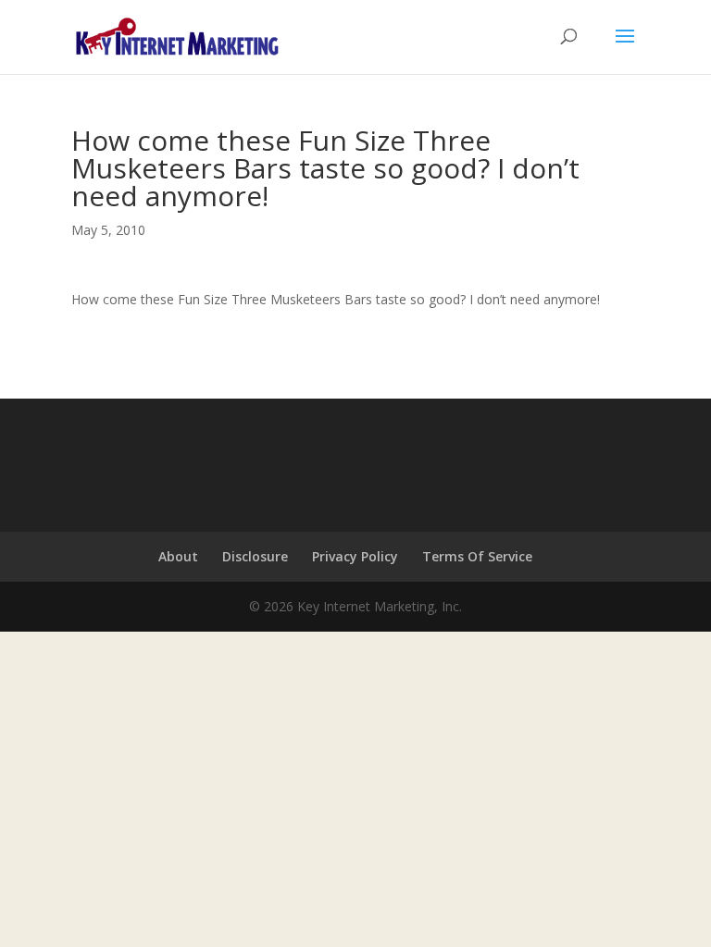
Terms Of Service (477, 556)
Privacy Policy (355, 556)
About (178, 556)
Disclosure (255, 556)
